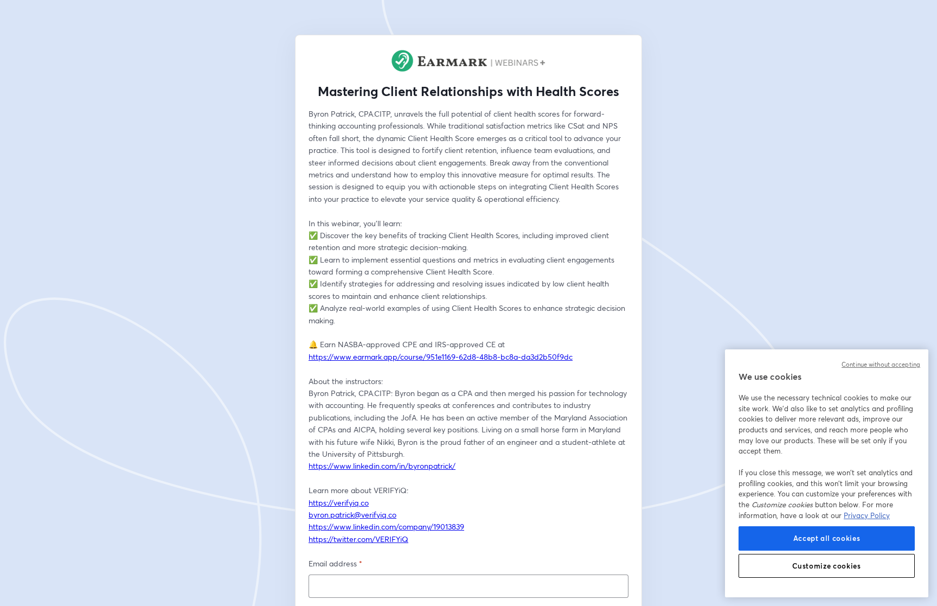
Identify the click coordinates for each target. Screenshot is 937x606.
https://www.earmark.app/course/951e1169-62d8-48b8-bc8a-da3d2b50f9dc (441, 357)
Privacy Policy (867, 515)
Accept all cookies (827, 538)
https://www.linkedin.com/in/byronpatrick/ (382, 466)
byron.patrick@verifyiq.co (352, 514)
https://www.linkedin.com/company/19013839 (386, 526)
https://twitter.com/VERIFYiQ (358, 539)
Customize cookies (826, 566)
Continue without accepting (881, 364)
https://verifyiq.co (339, 502)
